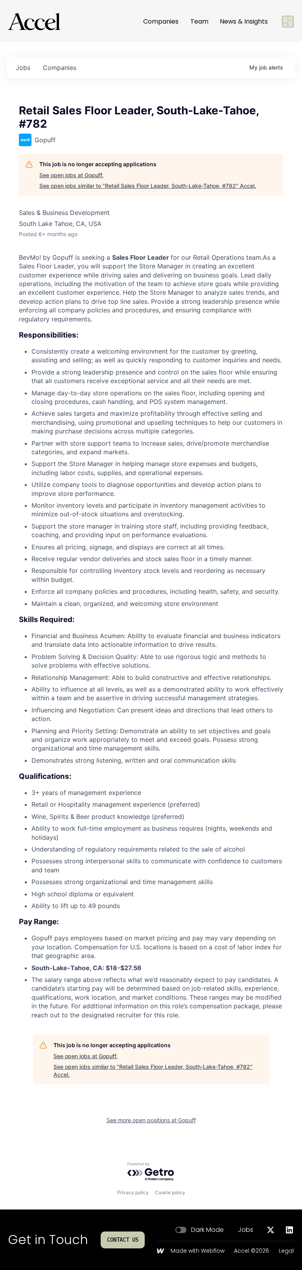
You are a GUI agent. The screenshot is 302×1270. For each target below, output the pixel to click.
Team (199, 21)
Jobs (245, 1230)
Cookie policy (170, 1192)
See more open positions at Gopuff (151, 1120)
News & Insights (244, 21)
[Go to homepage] (34, 21)
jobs (23, 68)
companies (59, 68)
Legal (286, 1251)
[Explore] (288, 21)
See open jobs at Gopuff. (71, 175)
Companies (161, 21)
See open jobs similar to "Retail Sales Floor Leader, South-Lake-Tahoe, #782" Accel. (147, 185)
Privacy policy (133, 1192)
